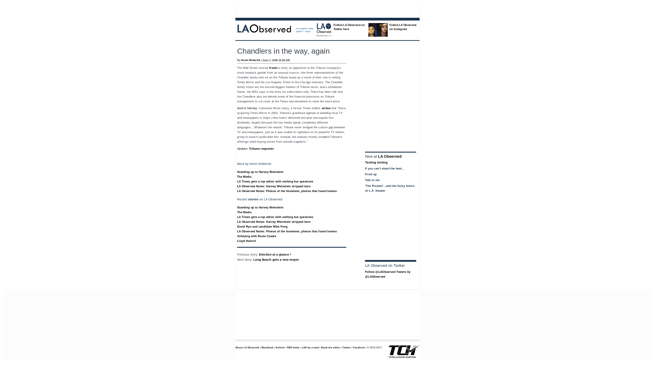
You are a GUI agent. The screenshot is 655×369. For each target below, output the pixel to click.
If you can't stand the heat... (384, 168)
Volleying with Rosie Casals (256, 236)
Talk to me (372, 180)
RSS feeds (293, 347)
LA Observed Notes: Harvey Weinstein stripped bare (273, 186)
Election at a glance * (275, 254)
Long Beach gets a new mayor (276, 259)
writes (326, 108)
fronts (273, 68)
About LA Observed (247, 347)
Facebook (359, 347)
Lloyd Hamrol (246, 241)
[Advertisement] (318, 8)
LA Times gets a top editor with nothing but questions (275, 181)
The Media (244, 176)
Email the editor (330, 347)
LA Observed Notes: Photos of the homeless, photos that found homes (287, 191)
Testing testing (376, 162)
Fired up (371, 174)
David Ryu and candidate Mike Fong (262, 226)
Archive (280, 347)
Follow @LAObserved (380, 272)
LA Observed (390, 156)
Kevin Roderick (250, 60)
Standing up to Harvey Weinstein (260, 172)
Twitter (346, 347)
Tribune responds (261, 148)
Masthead (267, 347)
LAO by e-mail (310, 347)
